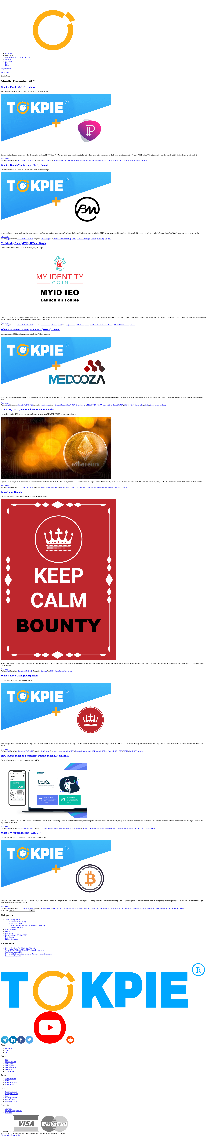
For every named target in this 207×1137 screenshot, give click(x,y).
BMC (74, 239)
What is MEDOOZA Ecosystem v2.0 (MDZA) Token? (30, 329)
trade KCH (92, 751)
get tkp (62, 487)
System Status (10, 1099)
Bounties (54, 487)
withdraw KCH (111, 751)
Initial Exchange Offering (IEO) (51, 325)
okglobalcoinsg (71, 325)
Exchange (8, 53)
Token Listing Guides (12, 920)
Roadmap (8, 1049)
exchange (144, 160)
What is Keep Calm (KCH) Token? (20, 675)
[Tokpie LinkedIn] (13, 1043)
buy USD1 (71, 160)
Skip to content (6, 69)
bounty (124, 487)
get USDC (87, 487)
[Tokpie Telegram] (5, 1043)
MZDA (99, 405)
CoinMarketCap (10, 1067)
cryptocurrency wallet (96, 828)
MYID (92, 325)
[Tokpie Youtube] (50, 1043)
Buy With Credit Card (22, 57)
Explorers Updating (16, 927)
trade (109, 239)
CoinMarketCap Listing (17, 921)
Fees (6, 1060)
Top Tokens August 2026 (13, 952)
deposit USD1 (80, 160)
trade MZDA (107, 405)
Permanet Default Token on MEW (116, 828)
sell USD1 (63, 160)
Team (7, 1050)
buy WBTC (95, 908)
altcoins (56, 160)
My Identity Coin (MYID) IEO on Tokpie (23, 243)
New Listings (45, 160)
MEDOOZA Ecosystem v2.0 (76, 405)
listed (126, 160)
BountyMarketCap (64, 239)
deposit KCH (100, 751)
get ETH (118, 487)
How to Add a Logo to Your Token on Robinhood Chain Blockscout (28, 954)
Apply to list (9, 1084)
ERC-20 (148, 828)
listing (55, 239)
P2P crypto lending (11, 939)
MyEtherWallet (139, 828)
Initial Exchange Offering (104, 325)
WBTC (132, 405)
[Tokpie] (103, 50)
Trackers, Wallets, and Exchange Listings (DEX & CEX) (60, 828)
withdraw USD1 (101, 160)
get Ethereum (109, 487)
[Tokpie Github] (78, 1043)
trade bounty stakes (97, 487)
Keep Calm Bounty (11, 492)
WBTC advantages (125, 908)
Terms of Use (15, 1135)
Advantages (9, 61)
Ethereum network (146, 908)
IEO (115, 325)
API (6, 1096)
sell (106, 239)
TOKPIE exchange (83, 239)
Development (9, 933)
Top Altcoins (9, 1071)
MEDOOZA (91, 405)
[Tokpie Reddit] (70, 1043)
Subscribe (8, 1113)
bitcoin (176, 908)
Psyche (115, 160)
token (138, 160)
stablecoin (131, 160)
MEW (131, 828)
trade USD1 (90, 160)
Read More (5, 158)
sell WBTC (86, 908)
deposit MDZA (118, 405)
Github (85, 828)
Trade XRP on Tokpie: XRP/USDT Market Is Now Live (24, 950)
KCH (68, 487)
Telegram (8, 1109)
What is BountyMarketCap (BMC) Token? (24, 165)
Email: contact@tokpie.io (13, 1111)
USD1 (110, 160)
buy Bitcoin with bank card (72, 908)
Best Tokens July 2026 (13, 956)
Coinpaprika (9, 1065)
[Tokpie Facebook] (21, 1043)
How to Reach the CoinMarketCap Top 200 (20, 948)
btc (166, 908)
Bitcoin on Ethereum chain (109, 908)
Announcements (10, 929)
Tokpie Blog (5, 72)
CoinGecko (9, 1064)
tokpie (8, 160)
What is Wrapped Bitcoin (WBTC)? (21, 832)
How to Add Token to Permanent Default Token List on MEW (35, 755)
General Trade (10, 57)
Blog (7, 65)
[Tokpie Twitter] (29, 1043)
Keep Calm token (76, 487)
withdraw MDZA (59, 405)
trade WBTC (57, 908)
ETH (141, 405)
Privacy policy (6, 1135)
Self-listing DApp (11, 1101)
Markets (8, 59)
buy (102, 239)
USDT (121, 160)
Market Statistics (10, 1062)
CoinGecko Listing (16, 923)
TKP (7, 1052)
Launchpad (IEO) (11, 1098)
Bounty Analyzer (11, 1092)
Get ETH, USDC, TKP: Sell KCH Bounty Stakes (28, 409)
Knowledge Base (11, 1082)
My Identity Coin (83, 325)
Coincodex (9, 1069)
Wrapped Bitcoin (159, 908)
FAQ (7, 63)
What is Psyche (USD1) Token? (18, 87)
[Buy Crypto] (40, 1131)
